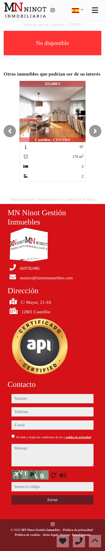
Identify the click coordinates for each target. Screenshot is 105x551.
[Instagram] (53, 10)
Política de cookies (28, 535)
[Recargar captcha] (54, 475)
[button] (10, 131)
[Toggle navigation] (95, 10)
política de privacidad (78, 437)
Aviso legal (50, 535)
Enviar (52, 500)
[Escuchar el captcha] (63, 475)
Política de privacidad (78, 530)
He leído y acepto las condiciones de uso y (53, 437)
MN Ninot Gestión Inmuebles (41, 530)
